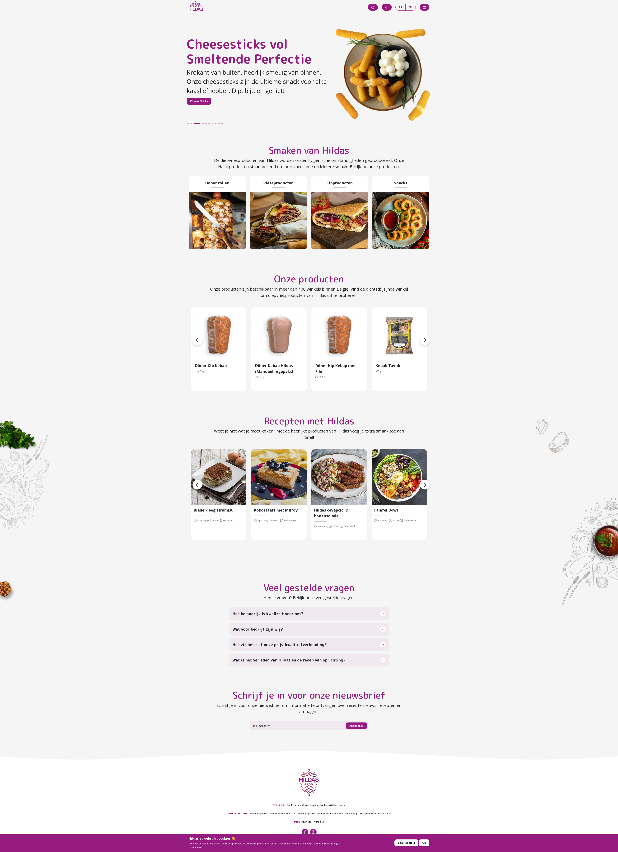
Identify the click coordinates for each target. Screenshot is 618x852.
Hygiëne (314, 805)
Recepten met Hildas (309, 421)
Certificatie (303, 805)
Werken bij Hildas (328, 805)
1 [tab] (189, 124)
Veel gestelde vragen (309, 587)
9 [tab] (219, 124)
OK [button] (424, 843)
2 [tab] (192, 124)
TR (400, 7)
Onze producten (309, 278)
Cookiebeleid (406, 843)
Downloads (307, 821)
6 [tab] (210, 124)
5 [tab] (206, 124)
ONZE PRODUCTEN (237, 813)
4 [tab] (198, 124)
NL (410, 7)
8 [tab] (216, 124)
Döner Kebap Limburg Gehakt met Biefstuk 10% (368, 813)
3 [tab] (195, 124)
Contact (342, 805)
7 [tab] (213, 124)
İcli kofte (196, 96)
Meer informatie (219, 335)
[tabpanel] (309, 72)
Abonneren (356, 726)
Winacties (319, 821)
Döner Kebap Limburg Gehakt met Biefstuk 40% (272, 813)
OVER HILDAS (278, 805)
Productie (291, 805)
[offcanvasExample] (424, 7)
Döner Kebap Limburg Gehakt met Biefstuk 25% (320, 813)
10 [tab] (223, 124)
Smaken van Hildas (309, 150)
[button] (192, 336)
